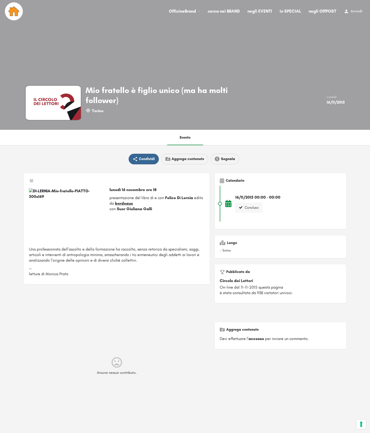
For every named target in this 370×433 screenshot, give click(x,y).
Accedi (356, 11)
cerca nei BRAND (224, 11)
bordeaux (124, 203)
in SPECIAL (290, 11)
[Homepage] (14, 11)
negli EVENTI (259, 11)
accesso (256, 338)
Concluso (251, 207)
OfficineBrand (182, 11)
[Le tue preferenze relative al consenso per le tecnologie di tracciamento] (361, 424)
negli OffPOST (322, 11)
